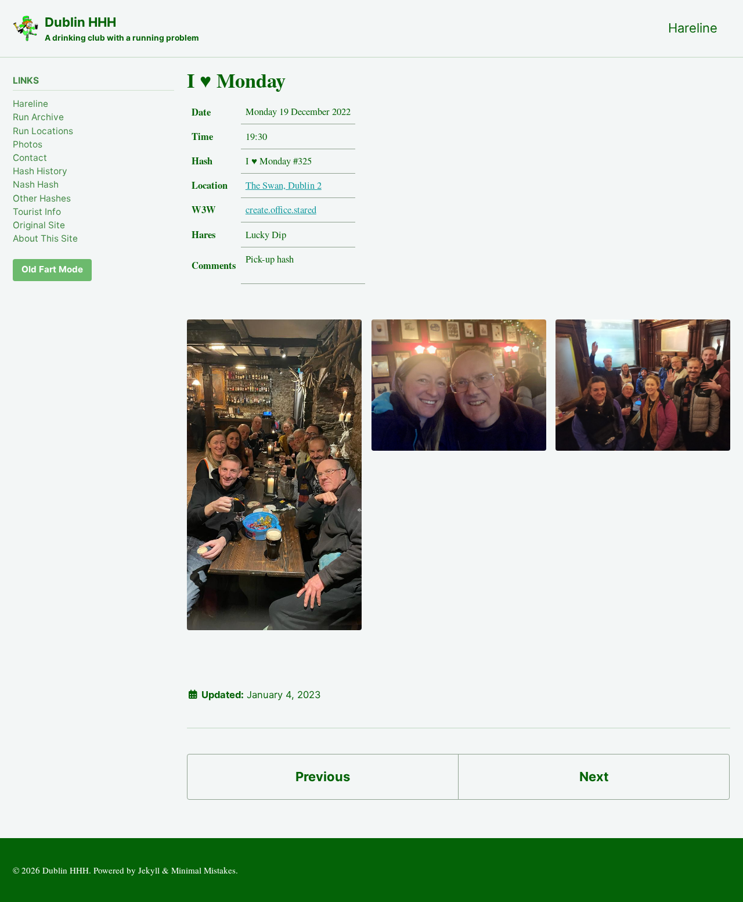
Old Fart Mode (52, 269)
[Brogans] (459, 391)
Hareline (692, 27)
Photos (27, 143)
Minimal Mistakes (203, 870)
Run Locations (43, 130)
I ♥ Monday (236, 80)
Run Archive (38, 117)
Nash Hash (36, 184)
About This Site (45, 238)
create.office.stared (281, 209)
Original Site (39, 225)
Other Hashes (42, 197)
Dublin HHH (122, 28)
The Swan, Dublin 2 (284, 185)
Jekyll (149, 870)
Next (594, 776)
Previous (322, 776)
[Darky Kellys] (643, 391)
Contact (30, 157)
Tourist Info (37, 211)
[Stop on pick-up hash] (274, 481)
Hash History (40, 171)
